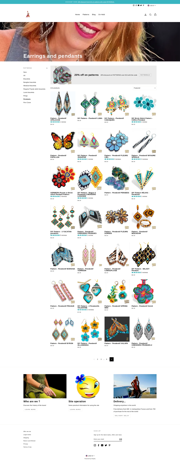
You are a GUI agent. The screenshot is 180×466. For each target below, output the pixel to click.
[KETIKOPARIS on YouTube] (102, 445)
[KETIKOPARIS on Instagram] (95, 445)
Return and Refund (29, 441)
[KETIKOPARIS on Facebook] (98, 445)
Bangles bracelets (29, 82)
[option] (90, 2)
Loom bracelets (28, 92)
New (25, 72)
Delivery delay (122, 415)
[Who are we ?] (44, 386)
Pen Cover (27, 102)
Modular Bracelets (29, 85)
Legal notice (27, 434)
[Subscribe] (120, 439)
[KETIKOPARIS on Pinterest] (109, 445)
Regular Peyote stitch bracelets (34, 89)
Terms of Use (27, 447)
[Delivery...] (135, 386)
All (24, 75)
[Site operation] (90, 386)
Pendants (27, 99)
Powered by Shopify (90, 458)
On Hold (101, 14)
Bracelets (26, 79)
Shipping (26, 437)
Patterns (86, 14)
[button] (55, 122)
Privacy (25, 444)
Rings (25, 96)
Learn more (30, 409)
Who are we (27, 431)
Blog (94, 14)
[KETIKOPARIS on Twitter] (106, 445)
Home (77, 14)
